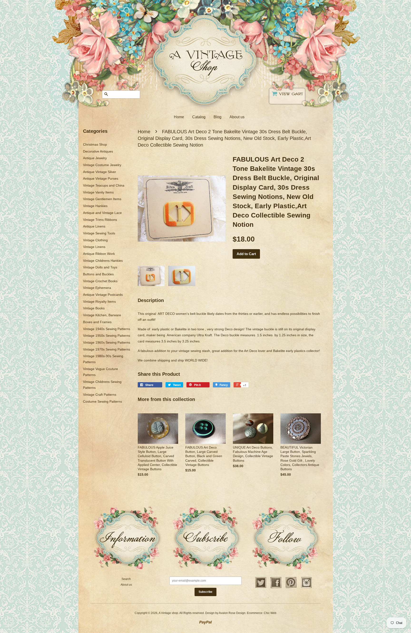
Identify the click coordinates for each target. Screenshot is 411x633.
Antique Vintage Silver (99, 172)
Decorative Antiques (98, 151)
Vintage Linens (94, 247)
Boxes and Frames (97, 322)
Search (126, 579)
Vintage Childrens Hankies (103, 260)
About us (237, 117)
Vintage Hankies (95, 206)
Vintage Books (94, 308)
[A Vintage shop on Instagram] (306, 587)
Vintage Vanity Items (98, 192)
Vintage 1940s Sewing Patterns (106, 329)
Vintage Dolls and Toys (100, 267)
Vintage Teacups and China (103, 185)
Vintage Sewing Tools (99, 233)
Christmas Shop (95, 144)
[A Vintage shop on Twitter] (261, 587)
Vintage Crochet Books (100, 281)
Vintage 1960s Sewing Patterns (106, 342)
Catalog (199, 117)
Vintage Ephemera (97, 288)
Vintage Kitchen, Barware (102, 315)
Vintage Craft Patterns (99, 394)
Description (151, 300)
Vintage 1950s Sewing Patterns (106, 335)
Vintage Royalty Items (99, 301)
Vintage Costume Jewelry (102, 165)
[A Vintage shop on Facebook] (276, 587)
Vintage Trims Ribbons (100, 220)
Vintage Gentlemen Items (102, 199)
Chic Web (270, 613)
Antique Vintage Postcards (103, 295)
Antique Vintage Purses (100, 178)
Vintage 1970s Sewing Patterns (106, 349)
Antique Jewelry (95, 158)
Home (179, 117)
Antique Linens (94, 226)
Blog (217, 117)
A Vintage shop (168, 613)
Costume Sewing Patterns (102, 401)
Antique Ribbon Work (99, 254)
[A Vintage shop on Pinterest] (291, 587)
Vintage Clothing (95, 240)
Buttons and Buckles (98, 274)
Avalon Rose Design (232, 613)
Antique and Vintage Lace (102, 213)
